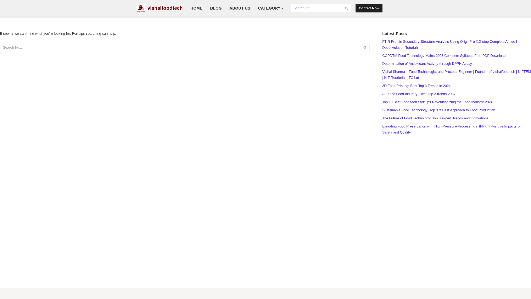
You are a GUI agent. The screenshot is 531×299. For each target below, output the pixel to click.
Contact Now (369, 8)
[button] (282, 8)
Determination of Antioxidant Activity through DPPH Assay (427, 64)
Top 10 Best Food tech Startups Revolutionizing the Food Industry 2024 (437, 102)
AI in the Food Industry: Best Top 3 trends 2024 (418, 94)
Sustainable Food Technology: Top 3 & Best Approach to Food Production (438, 110)
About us (239, 8)
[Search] (346, 8)
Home (196, 8)
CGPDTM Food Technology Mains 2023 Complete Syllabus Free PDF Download (443, 56)
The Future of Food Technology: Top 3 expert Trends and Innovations (435, 118)
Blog (216, 8)
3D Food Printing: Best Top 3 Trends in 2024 (416, 86)
